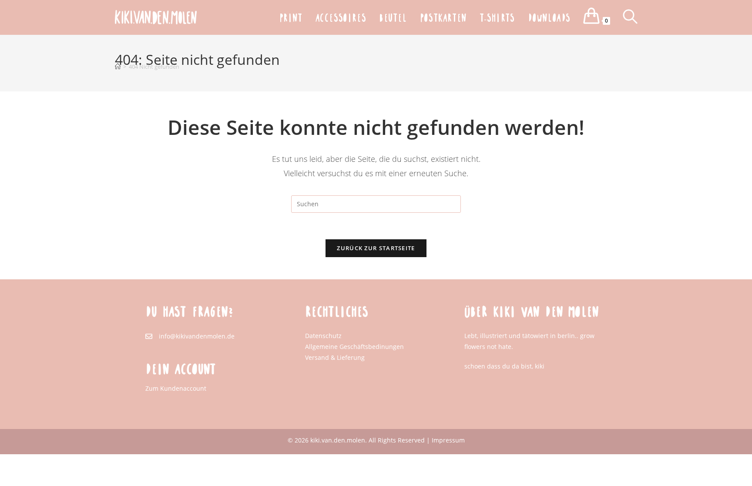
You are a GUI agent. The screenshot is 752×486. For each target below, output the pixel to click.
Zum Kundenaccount (175, 388)
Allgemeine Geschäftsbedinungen (354, 346)
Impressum (448, 440)
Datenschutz (323, 336)
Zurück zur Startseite (376, 248)
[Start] (118, 66)
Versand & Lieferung (335, 357)
